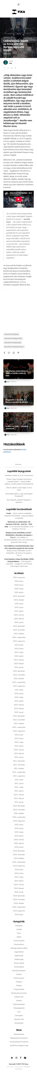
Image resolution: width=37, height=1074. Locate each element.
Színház (19, 1000)
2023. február (19, 708)
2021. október (19, 768)
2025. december (19, 596)
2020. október (19, 813)
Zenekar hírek (9, 37)
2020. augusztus (19, 821)
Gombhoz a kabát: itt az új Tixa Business (19, 475)
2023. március (19, 705)
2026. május (19, 589)
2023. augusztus (19, 686)
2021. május (19, 787)
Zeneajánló (19, 1015)
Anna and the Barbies (11, 334)
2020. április (18, 836)
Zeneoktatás (19, 1023)
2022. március (19, 750)
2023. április (18, 701)
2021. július (19, 780)
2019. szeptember (19, 862)
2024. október (19, 634)
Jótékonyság (19, 959)
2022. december (19, 716)
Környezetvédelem (19, 971)
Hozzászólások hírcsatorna (19, 1042)
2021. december (19, 761)
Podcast (19, 986)
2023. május (19, 697)
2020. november (19, 810)
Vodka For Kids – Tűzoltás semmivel (17, 427)
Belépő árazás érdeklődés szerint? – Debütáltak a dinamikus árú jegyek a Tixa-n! (19, 553)
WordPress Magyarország (19, 1045)
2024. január (18, 667)
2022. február (19, 753)
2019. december (19, 851)
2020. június (19, 828)
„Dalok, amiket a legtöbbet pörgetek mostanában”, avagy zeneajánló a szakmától (19, 515)
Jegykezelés (19, 956)
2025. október (19, 600)
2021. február (19, 798)
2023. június (19, 693)
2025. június (19, 607)
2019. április (18, 881)
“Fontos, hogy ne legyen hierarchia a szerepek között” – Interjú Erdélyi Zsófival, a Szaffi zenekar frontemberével (19, 481)
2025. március (19, 615)
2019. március (19, 884)
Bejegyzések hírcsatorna (19, 1038)
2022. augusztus (19, 731)
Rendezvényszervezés (19, 993)
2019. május (19, 877)
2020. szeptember (19, 817)
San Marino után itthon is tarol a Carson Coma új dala (17, 373)
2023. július (19, 690)
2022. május (19, 742)
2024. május (19, 652)
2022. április (18, 746)
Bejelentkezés (19, 1034)
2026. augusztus (19, 577)
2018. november (19, 899)
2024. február (19, 664)
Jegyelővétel (19, 952)
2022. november (19, 720)
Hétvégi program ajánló (19, 948)
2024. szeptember (19, 637)
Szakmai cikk (19, 997)
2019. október (19, 858)
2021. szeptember (19, 772)
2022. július (19, 735)
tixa (10, 63)
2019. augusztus (19, 866)
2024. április (18, 656)
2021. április (18, 791)
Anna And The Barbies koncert (14, 347)
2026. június (19, 585)
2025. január (18, 622)
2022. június (19, 738)
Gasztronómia (19, 944)
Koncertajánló (19, 967)
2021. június (19, 783)
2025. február (19, 619)
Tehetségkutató (19, 1008)
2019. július (19, 870)
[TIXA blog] (18, 18)
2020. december (19, 806)
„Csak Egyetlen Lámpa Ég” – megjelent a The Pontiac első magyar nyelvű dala (19, 563)
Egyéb (19, 937)
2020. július (19, 825)
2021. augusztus (19, 776)
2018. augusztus (19, 911)
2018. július (19, 914)
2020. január (18, 847)
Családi (19, 929)
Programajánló (19, 989)
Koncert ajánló (19, 963)
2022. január (18, 757)
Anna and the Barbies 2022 (13, 338)
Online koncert (19, 978)
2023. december (19, 671)
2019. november (19, 855)
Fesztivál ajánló (19, 941)
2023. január (18, 712)
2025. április (18, 611)
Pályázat (19, 982)
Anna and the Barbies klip (13, 343)
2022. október (19, 723)
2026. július (19, 581)
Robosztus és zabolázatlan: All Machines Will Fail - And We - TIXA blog (18, 524)
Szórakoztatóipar (19, 1004)
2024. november (19, 630)
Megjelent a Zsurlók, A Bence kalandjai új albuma (17, 401)
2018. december (19, 896)
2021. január (18, 802)
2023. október (19, 678)
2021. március (19, 795)
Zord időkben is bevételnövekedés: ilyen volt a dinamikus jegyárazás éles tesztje (19, 539)
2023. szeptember (19, 682)
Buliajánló (18, 926)
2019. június (19, 873)
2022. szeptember (19, 727)
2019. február (19, 888)
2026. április (18, 592)
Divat (19, 933)
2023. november (19, 675)
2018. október (19, 903)
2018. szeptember (19, 907)
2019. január (18, 892)
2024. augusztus (19, 641)
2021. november (19, 765)
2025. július (19, 604)
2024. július (19, 645)
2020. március (19, 840)
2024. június (19, 649)
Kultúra (19, 974)
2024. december (19, 626)
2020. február (19, 843)
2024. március (19, 660)
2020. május (19, 832)
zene (19, 1012)
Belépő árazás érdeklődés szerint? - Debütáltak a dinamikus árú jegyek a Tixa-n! (19, 535)
